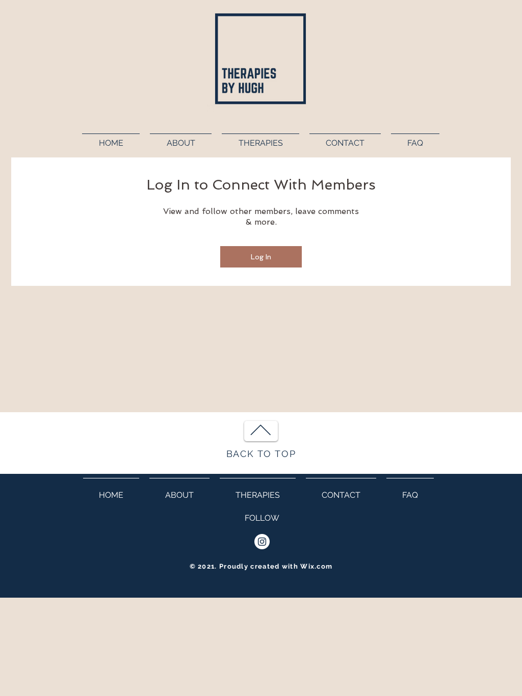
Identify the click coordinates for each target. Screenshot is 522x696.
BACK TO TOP (261, 453)
